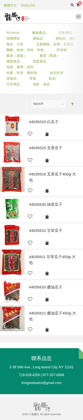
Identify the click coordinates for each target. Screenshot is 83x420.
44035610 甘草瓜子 (45, 230)
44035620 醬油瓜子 (45, 287)
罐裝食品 (13, 61)
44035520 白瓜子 (44, 122)
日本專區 (65, 33)
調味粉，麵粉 (66, 38)
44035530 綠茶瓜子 (45, 204)
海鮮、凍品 (41, 84)
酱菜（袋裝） (16, 55)
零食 (32, 78)
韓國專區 (13, 38)
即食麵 (62, 50)
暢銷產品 (39, 33)
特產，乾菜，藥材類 (21, 73)
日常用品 (13, 84)
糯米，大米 (14, 44)
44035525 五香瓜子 (45, 148)
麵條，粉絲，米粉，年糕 (25, 50)
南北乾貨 (56, 73)
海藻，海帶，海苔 (20, 67)
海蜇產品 (39, 61)
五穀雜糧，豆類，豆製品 (55, 44)
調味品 (38, 38)
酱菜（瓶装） (50, 55)
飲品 (52, 78)
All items (12, 33)
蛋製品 (11, 78)
